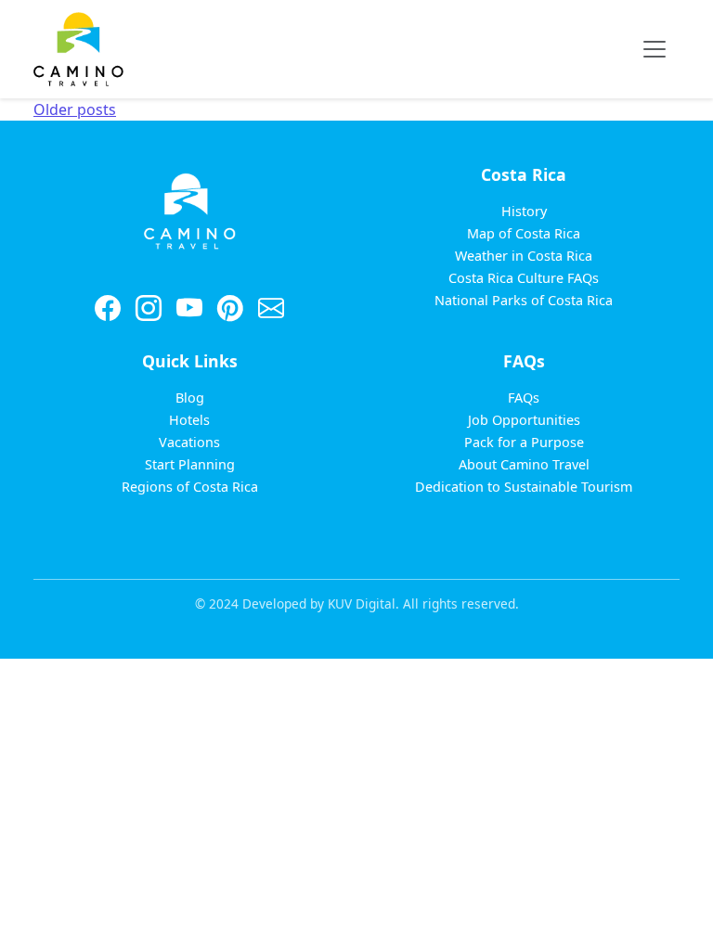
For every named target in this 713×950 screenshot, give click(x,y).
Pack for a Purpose (524, 442)
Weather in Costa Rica (523, 255)
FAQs (523, 397)
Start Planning (190, 464)
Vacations (189, 442)
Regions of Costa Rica (190, 486)
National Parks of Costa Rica (523, 300)
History (524, 211)
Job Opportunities (524, 420)
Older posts (74, 109)
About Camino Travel (524, 464)
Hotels (189, 420)
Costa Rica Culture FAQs (523, 278)
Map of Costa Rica (523, 233)
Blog (189, 397)
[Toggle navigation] (654, 49)
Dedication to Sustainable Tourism (523, 486)
